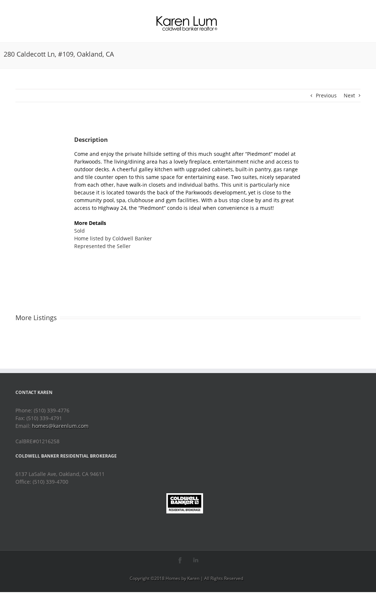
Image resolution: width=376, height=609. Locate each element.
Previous (326, 95)
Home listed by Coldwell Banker (113, 238)
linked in (196, 560)
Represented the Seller (102, 246)
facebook (180, 560)
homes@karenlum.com (60, 425)
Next (349, 95)
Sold (79, 230)
